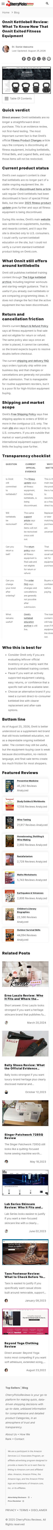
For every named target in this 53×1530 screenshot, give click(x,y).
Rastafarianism (25, 856)
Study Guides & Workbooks (31, 801)
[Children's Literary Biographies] (10, 914)
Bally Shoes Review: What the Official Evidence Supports (25, 1068)
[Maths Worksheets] (10, 878)
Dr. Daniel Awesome (22, 47)
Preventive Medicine (27, 781)
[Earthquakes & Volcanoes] (10, 896)
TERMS (23, 1510)
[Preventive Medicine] (10, 786)
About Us (11, 1434)
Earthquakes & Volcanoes (30, 893)
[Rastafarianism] (10, 859)
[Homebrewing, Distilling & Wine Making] (10, 841)
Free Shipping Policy (23, 414)
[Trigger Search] (47, 4)
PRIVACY (10, 1510)
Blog (25, 1387)
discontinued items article (35, 189)
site (11, 428)
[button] (24, 59)
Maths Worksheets (27, 874)
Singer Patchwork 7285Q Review (24, 1136)
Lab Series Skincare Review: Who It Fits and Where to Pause (23, 1207)
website (45, 219)
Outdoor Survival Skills (28, 930)
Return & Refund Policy (34, 326)
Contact (19, 1439)
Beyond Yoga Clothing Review (21, 1344)
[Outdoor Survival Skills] (10, 935)
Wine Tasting (24, 819)
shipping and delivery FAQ (33, 360)
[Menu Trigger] (3, 4)
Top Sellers (12, 1387)
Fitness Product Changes (26, 140)
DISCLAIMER (39, 1510)
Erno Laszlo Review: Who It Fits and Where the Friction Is (24, 999)
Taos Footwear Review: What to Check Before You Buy (25, 1277)
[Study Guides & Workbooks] (10, 804)
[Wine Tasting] (10, 823)
